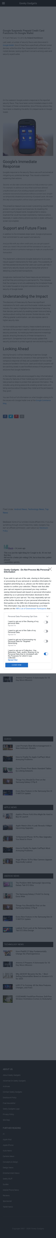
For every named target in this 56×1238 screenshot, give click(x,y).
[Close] (50, 569)
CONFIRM (16, 665)
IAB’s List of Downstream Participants (31, 608)
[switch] (46, 622)
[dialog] (28, 619)
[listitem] (28, 616)
